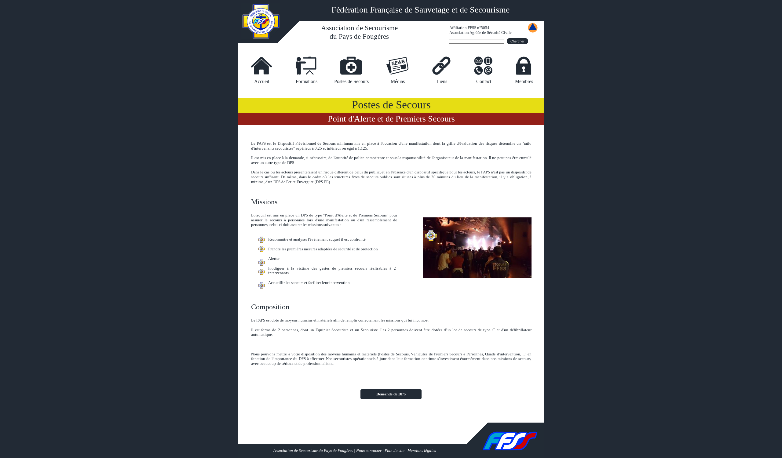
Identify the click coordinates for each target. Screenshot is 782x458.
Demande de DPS (391, 394)
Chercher (517, 41)
